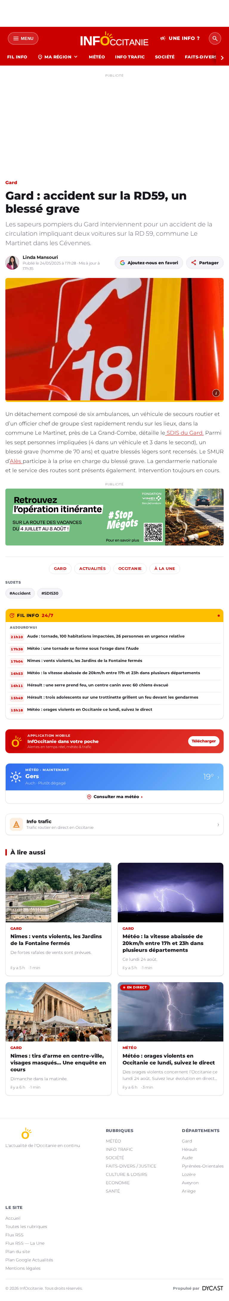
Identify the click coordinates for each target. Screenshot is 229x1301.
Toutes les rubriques (26, 1226)
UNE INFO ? (180, 38)
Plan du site (17, 1251)
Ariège (189, 1191)
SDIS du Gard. (184, 433)
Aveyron (190, 1182)
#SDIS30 (49, 593)
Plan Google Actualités (29, 1260)
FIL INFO (17, 57)
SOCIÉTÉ (165, 57)
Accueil (13, 1218)
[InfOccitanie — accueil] (114, 38)
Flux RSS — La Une (24, 1243)
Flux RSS (14, 1235)
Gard (11, 182)
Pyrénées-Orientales (203, 1166)
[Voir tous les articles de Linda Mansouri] (12, 263)
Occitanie (130, 568)
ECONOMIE (118, 1182)
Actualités (92, 568)
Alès (16, 461)
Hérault (189, 1149)
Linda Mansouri (40, 257)
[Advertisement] (114, 121)
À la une (164, 568)
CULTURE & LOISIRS (126, 1174)
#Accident (20, 593)
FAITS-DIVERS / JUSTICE (131, 1166)
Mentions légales (23, 1268)
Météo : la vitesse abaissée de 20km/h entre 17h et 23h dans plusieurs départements (163, 943)
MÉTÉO (97, 57)
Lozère (189, 1174)
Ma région (58, 56)
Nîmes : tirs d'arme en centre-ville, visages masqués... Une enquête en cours (58, 1062)
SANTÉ (113, 1191)
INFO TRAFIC (130, 57)
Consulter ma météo (118, 796)
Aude (187, 1157)
